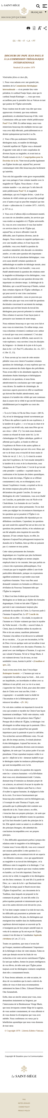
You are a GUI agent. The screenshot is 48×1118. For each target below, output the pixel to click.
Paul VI (6, 123)
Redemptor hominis (11, 673)
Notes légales (24, 1103)
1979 (14, 17)
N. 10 (24, 702)
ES (14, 40)
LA (28, 40)
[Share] (45, 28)
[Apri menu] (44, 6)
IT (24, 40)
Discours (6, 17)
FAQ (24, 1099)
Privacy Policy (24, 1111)
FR (19, 40)
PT (34, 40)
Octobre (21, 17)
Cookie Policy (24, 1107)
